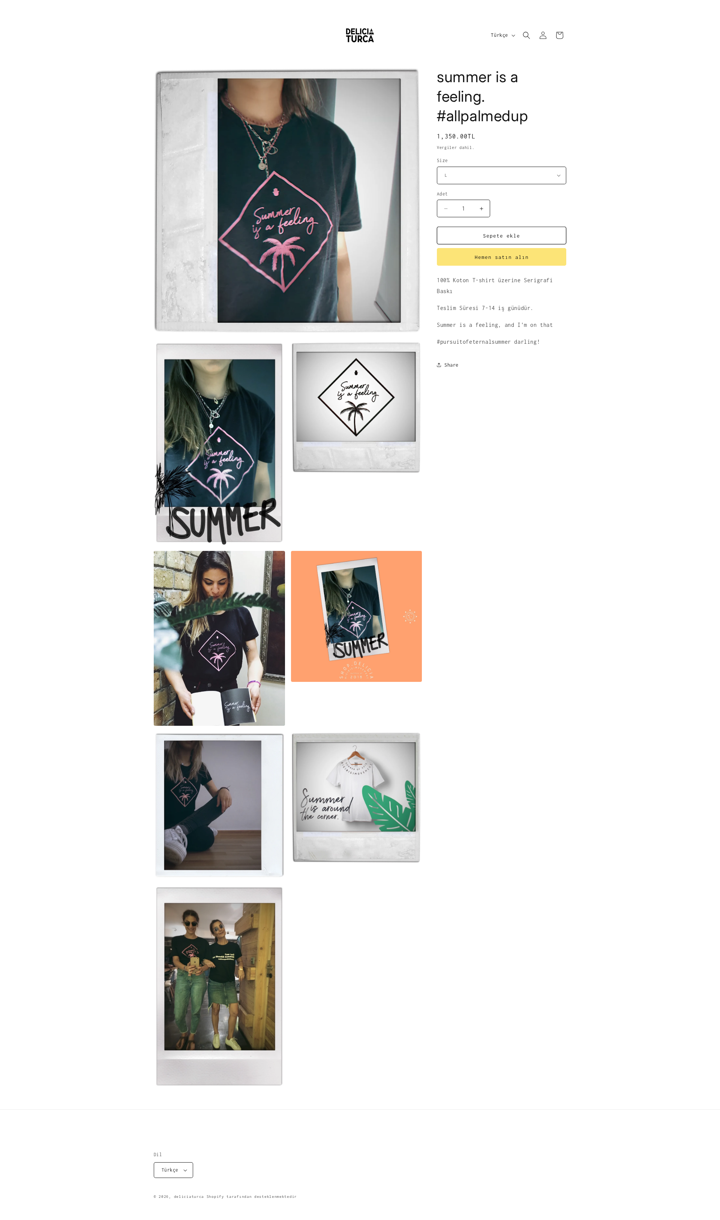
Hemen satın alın (502, 257)
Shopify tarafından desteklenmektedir (252, 1196)
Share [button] (451, 365)
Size (442, 160)
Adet (442, 193)
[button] (526, 35)
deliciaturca (189, 1196)
